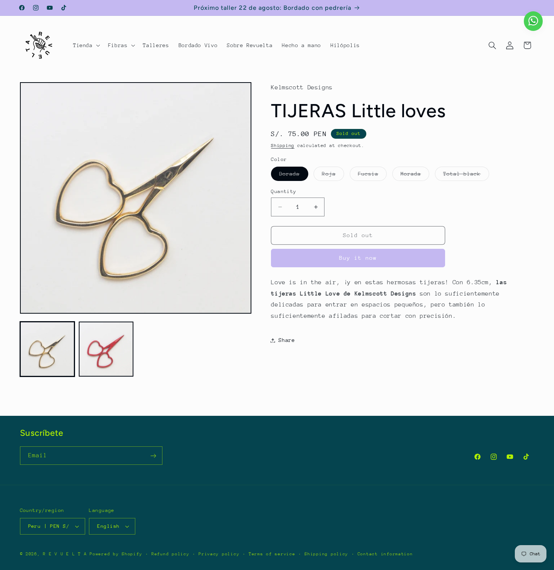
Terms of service (272, 554)
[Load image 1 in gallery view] (47, 349)
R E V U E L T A (65, 554)
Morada (415, 175)
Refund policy (171, 554)
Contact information (385, 554)
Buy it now (358, 257)
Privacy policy (219, 554)
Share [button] (287, 340)
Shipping (282, 145)
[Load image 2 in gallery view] (106, 349)
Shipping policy (326, 554)
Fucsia (372, 175)
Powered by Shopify (116, 554)
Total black (466, 175)
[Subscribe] (153, 455)
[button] (85, 45)
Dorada (293, 175)
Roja (333, 175)
